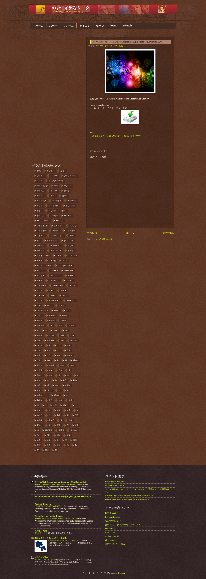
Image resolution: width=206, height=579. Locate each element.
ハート (39, 261)
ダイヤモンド (52, 241)
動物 (72, 335)
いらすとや (110, 532)
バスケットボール (44, 266)
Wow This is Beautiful (114, 482)
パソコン (40, 271)
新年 (50, 370)
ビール (39, 281)
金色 (39, 440)
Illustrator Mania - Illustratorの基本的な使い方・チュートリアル (63, 496)
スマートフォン (57, 236)
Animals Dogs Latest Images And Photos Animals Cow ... (130, 495)
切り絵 (51, 335)
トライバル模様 (43, 256)
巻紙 (58, 355)
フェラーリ (41, 286)
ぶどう (63, 171)
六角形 (56, 330)
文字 (72, 365)
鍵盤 (49, 440)
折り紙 (39, 365)
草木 (58, 425)
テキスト (40, 251)
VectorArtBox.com (43, 504)
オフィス (67, 186)
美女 (58, 415)
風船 (58, 445)
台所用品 (50, 340)
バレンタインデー (65, 266)
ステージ (56, 231)
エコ (56, 186)
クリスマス (70, 206)
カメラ (67, 191)
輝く (116, 46)
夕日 (58, 345)
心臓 (49, 360)
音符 (39, 445)
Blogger (121, 573)
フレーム (68, 25)
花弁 (70, 420)
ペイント (73, 286)
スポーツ (40, 236)
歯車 (57, 385)
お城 (39, 171)
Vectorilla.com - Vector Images (49, 516)
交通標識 (40, 325)
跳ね (39, 435)
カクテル (40, 191)
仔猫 (60, 325)
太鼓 (39, 350)
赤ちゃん (74, 430)
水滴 (39, 390)
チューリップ (56, 246)
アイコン (84, 25)
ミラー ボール (54, 300)
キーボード (72, 201)
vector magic (111, 528)
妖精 (58, 350)
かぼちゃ (50, 171)
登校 (70, 400)
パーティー (68, 271)
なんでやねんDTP (113, 521)
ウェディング (42, 186)
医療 (39, 340)
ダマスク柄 (68, 241)
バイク (65, 261)
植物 (75, 380)
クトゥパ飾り (54, 206)
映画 (50, 375)
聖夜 (77, 415)
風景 (49, 445)
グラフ (39, 211)
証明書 (61, 430)
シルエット (58, 226)
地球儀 (39, 345)
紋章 (68, 410)
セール (72, 236)
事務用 (51, 320)
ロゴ (68, 310)
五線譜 (63, 320)
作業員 (71, 325)
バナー (53, 25)
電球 (75, 440)
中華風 (65, 315)
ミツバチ (38, 533)
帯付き (69, 355)
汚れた (49, 390)
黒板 (47, 450)
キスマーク (41, 201)
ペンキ (39, 291)
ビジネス (40, 276)
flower (113, 25)
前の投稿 (168, 233)
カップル (54, 191)
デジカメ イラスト (42, 560)
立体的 (39, 410)
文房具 (39, 370)
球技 (60, 400)
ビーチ (70, 276)
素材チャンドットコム (115, 544)
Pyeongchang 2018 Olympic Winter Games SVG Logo (57, 518)
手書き (76, 360)
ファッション (54, 281)
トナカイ (71, 251)
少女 (49, 355)
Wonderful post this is (114, 485)
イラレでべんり (112, 536)
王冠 (50, 400)
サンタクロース (43, 221)
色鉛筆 (51, 420)
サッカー (67, 216)
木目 (39, 380)
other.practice (111, 540)
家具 (39, 355)
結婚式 (39, 415)
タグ (39, 241)
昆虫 (60, 370)
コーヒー (54, 216)
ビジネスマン (56, 276)
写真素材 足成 (41, 531)
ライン (61, 305)
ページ (51, 291)
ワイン (39, 315)
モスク (49, 305)
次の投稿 (91, 233)
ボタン (63, 291)
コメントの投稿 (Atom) (102, 239)
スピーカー (70, 231)
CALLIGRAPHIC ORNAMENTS (47, 506)
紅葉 (58, 410)
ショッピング (42, 226)
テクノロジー (56, 251)
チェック (40, 246)
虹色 (121, 46)
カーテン (40, 196)
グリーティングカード (58, 211)
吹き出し (74, 340)
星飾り (39, 375)
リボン (100, 25)
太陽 (68, 345)
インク (39, 181)
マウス (39, 300)
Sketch (127, 25)
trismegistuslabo (112, 517)
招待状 (51, 365)
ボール (53, 295)
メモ (39, 305)
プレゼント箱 (57, 286)
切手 (62, 335)
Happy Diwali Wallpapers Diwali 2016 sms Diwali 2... (128, 499)
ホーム (39, 25)
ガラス (65, 196)
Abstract (99, 46)
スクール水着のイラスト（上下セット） (64, 540)
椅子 (65, 380)
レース (57, 310)
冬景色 (39, 335)
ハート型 (52, 261)
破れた (66, 405)
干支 (39, 360)
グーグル (40, 216)
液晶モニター (42, 395)
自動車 (39, 420)
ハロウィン (72, 256)
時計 (68, 375)
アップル (54, 176)
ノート (58, 256)
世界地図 (52, 315)
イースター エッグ (56, 181)
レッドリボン (42, 310)
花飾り (39, 425)
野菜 (68, 435)
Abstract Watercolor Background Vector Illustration (55, 484)
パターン (54, 271)
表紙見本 (48, 430)
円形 (67, 330)
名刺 (62, 340)
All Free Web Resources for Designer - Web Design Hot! (60, 482)
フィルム (69, 281)
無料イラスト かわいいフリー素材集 (51, 538)
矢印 (55, 405)
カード (53, 196)
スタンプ (73, 226)
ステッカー (41, 231)
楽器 (39, 385)
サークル (109, 46)
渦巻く (57, 395)
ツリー (70, 246)
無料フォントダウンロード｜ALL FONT (122, 525)
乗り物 (39, 320)
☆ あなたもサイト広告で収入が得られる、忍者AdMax (115, 136)
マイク (65, 295)
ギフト (39, 206)
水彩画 (67, 385)
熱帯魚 (39, 400)
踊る (49, 435)
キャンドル (56, 201)
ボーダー (40, 295)
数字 (62, 365)
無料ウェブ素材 (41, 557)
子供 (68, 350)
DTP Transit (110, 513)
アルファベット (70, 176)
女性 (49, 350)
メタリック (70, 300)
